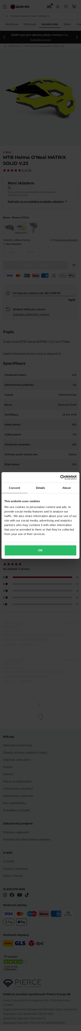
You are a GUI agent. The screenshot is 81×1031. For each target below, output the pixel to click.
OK (40, 550)
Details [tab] (40, 487)
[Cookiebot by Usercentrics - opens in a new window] (60, 477)
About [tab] (66, 487)
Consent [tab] (14, 487)
